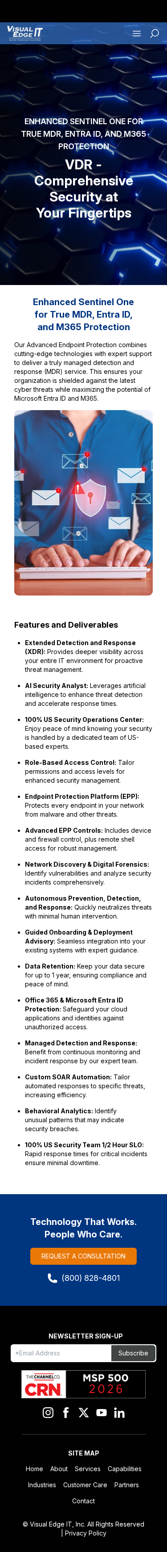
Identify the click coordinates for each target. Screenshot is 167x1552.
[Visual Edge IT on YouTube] (101, 1412)
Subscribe (133, 1353)
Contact (83, 1501)
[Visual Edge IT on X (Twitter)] (84, 1412)
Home (34, 1468)
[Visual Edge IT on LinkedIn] (119, 1412)
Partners (126, 1485)
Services (88, 1468)
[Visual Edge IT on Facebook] (66, 1412)
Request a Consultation (83, 1256)
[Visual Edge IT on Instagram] (48, 1412)
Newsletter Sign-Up (86, 1336)
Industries (42, 1485)
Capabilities (125, 1468)
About (59, 1468)
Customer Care (85, 1485)
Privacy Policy (85, 1533)
